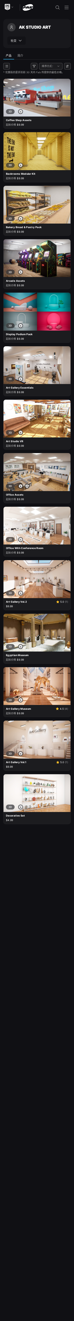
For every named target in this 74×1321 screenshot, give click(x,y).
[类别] (6, 66)
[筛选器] (34, 66)
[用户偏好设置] (67, 66)
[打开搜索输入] (57, 7)
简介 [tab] (20, 55)
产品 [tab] (9, 55)
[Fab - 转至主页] (28, 7)
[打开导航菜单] (66, 7)
